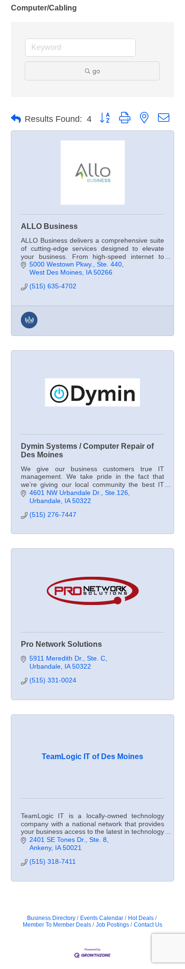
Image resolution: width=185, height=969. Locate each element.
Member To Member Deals (57, 924)
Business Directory (51, 918)
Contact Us (148, 924)
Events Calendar (101, 918)
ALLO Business (49, 226)
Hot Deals (141, 918)
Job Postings (112, 924)
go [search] (96, 71)
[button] (16, 119)
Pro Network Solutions (61, 644)
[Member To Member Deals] (29, 326)
